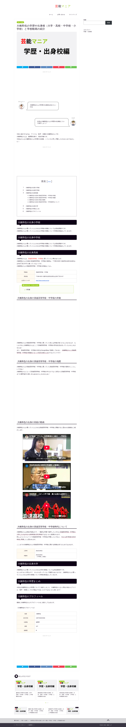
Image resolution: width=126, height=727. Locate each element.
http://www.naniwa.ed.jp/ (42, 280)
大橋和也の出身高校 (32, 193)
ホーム (51, 14)
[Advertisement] (47, 85)
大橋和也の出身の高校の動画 (37, 199)
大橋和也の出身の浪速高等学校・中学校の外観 (42, 195)
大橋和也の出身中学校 (33, 190)
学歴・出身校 (20, 22)
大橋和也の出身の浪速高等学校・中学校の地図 (42, 197)
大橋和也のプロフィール (33, 211)
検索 (85, 20)
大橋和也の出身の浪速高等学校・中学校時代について (44, 202)
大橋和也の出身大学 (32, 206)
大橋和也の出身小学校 (33, 187)
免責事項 (30, 724)
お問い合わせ (61, 14)
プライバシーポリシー (21, 724)
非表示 (49, 181)
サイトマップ (73, 14)
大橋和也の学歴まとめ (33, 209)
